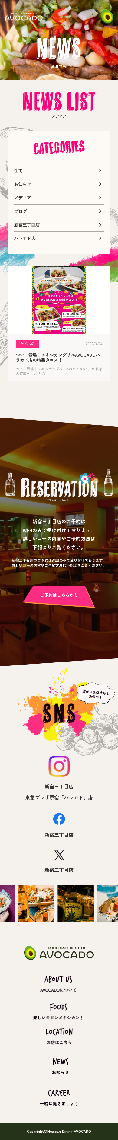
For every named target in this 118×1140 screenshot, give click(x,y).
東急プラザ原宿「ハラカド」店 (59, 797)
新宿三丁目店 (59, 786)
